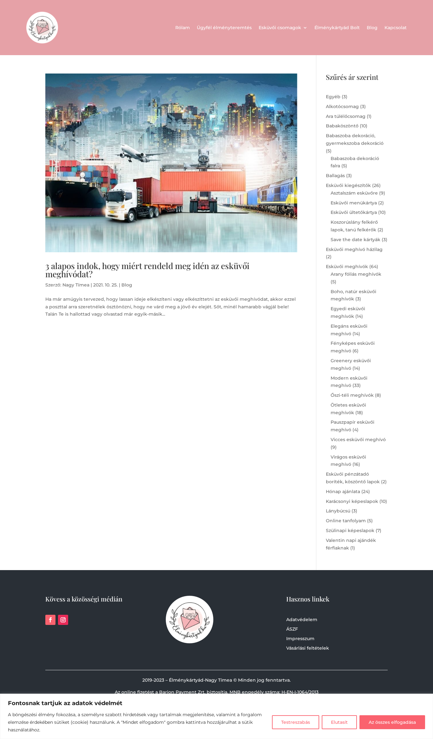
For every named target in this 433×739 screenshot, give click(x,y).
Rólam (182, 27)
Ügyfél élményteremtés (224, 27)
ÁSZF (292, 629)
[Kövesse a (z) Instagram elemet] (63, 620)
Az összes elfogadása (392, 722)
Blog (372, 27)
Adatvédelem (301, 619)
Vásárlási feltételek (307, 648)
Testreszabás (295, 722)
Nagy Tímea (75, 285)
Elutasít (339, 722)
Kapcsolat (396, 27)
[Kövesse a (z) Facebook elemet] (50, 620)
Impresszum (300, 638)
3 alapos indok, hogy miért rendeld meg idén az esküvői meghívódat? (147, 270)
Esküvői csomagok (280, 27)
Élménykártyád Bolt (337, 27)
